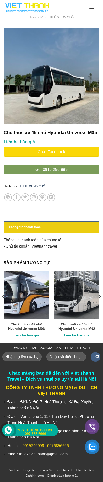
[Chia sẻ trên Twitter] (25, 197)
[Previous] (3, 306)
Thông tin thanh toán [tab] (24, 227)
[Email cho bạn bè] (34, 197)
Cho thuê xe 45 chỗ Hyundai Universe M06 (26, 327)
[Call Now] (8, 430)
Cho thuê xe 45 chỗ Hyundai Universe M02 (76, 327)
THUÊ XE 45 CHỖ (61, 17)
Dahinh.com (35, 475)
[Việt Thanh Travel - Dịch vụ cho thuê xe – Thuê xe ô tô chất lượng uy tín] (40, 7)
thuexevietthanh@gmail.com (43, 454)
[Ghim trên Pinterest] (42, 197)
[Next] (99, 306)
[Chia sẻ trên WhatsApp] (8, 197)
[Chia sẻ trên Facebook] (17, 197)
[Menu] (91, 7)
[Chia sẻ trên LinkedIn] (51, 197)
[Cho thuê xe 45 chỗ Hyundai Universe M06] (26, 295)
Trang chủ (36, 17)
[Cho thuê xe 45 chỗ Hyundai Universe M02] (76, 295)
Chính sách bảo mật (62, 475)
